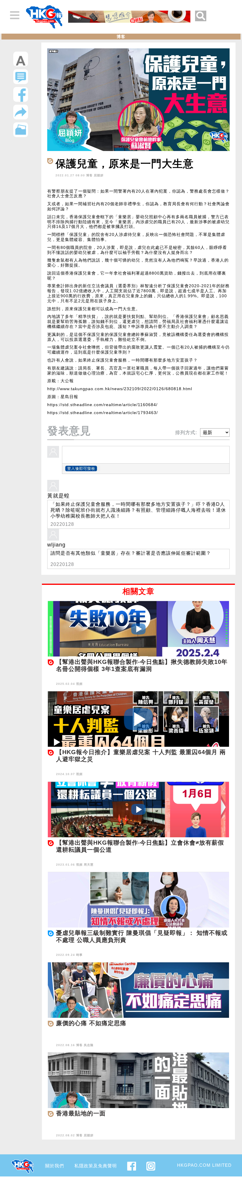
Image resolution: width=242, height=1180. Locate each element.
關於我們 (54, 1165)
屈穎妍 (99, 175)
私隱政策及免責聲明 (95, 1165)
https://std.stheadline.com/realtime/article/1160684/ (102, 404)
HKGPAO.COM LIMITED (204, 1165)
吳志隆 (89, 1045)
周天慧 (89, 864)
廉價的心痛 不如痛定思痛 (91, 1023)
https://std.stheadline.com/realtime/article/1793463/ (102, 412)
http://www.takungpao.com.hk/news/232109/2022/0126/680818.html (119, 388)
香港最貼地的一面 (81, 1113)
